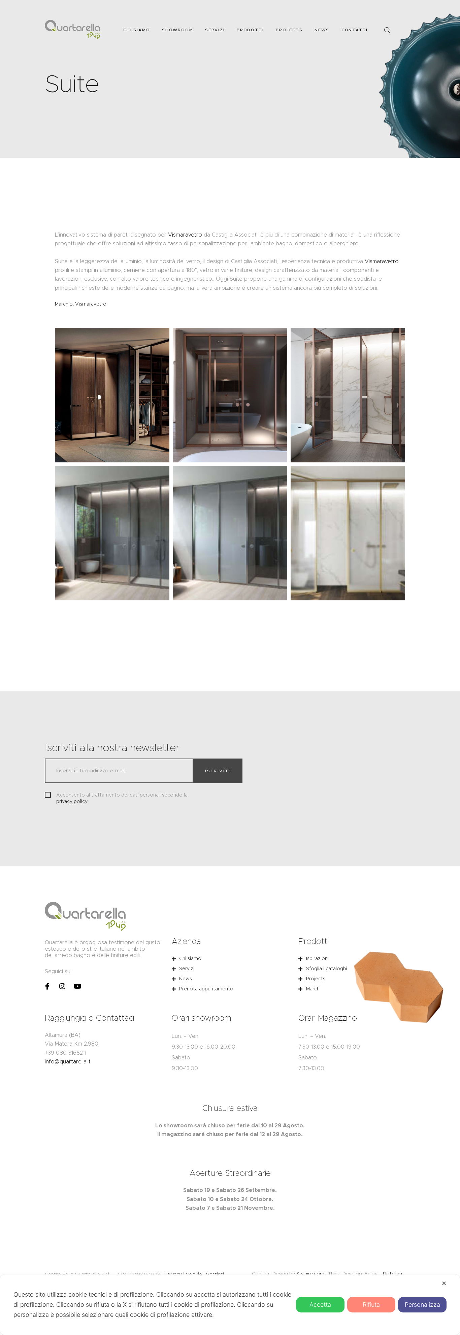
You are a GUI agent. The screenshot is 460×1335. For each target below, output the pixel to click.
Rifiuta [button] (371, 1304)
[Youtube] (77, 986)
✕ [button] (444, 1283)
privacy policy (72, 801)
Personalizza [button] (422, 1304)
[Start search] (387, 30)
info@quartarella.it (68, 1061)
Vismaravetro (185, 235)
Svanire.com (310, 1274)
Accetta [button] (320, 1304)
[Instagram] (62, 986)
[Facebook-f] (47, 986)
